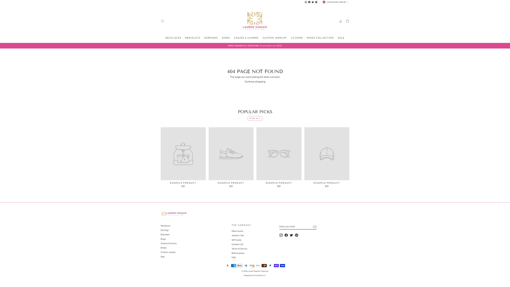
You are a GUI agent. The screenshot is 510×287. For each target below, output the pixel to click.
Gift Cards (236, 240)
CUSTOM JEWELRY (275, 37)
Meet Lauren (237, 231)
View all (255, 118)
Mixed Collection (320, 37)
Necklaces (173, 37)
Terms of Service (239, 248)
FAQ (234, 257)
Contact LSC (238, 244)
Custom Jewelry (168, 252)
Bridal (163, 247)
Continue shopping (255, 81)
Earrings (211, 37)
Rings (226, 37)
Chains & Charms (246, 37)
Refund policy (238, 253)
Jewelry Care (238, 235)
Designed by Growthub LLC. (255, 275)
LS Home (297, 37)
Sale (341, 37)
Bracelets (192, 37)
